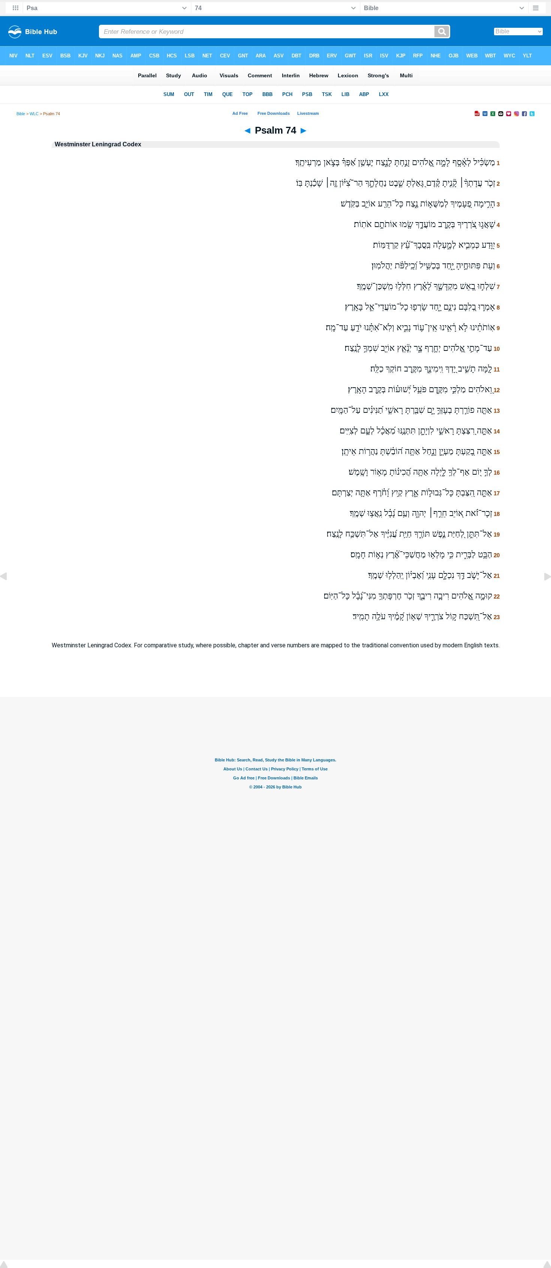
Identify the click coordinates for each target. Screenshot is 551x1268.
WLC (34, 113)
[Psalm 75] (541, 593)
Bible (20, 113)
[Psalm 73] (9, 593)
